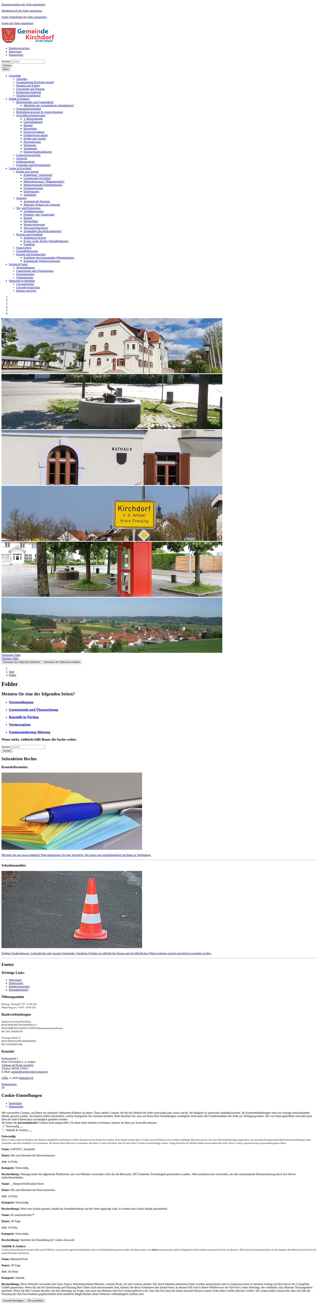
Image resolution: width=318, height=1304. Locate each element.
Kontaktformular (18, 989)
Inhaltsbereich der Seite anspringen (21, 10)
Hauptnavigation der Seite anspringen (23, 4)
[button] (15, 75)
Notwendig (12, 1126)
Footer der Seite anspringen (17, 23)
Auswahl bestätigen (13, 1300)
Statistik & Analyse (17, 1130)
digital (26, 1078)
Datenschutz (16, 983)
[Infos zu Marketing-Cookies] (30, 1131)
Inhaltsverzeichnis (19, 986)
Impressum (15, 979)
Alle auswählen (35, 1300)
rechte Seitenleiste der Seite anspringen (24, 17)
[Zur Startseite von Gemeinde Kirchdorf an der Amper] (27, 42)
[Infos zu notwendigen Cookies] (21, 1127)
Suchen (5, 61)
